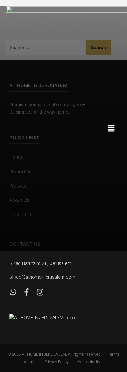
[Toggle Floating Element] (112, 332)
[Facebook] (26, 293)
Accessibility (88, 362)
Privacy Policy (56, 362)
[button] (114, 129)
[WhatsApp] (13, 293)
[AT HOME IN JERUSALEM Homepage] (49, 317)
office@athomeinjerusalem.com (42, 277)
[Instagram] (40, 293)
